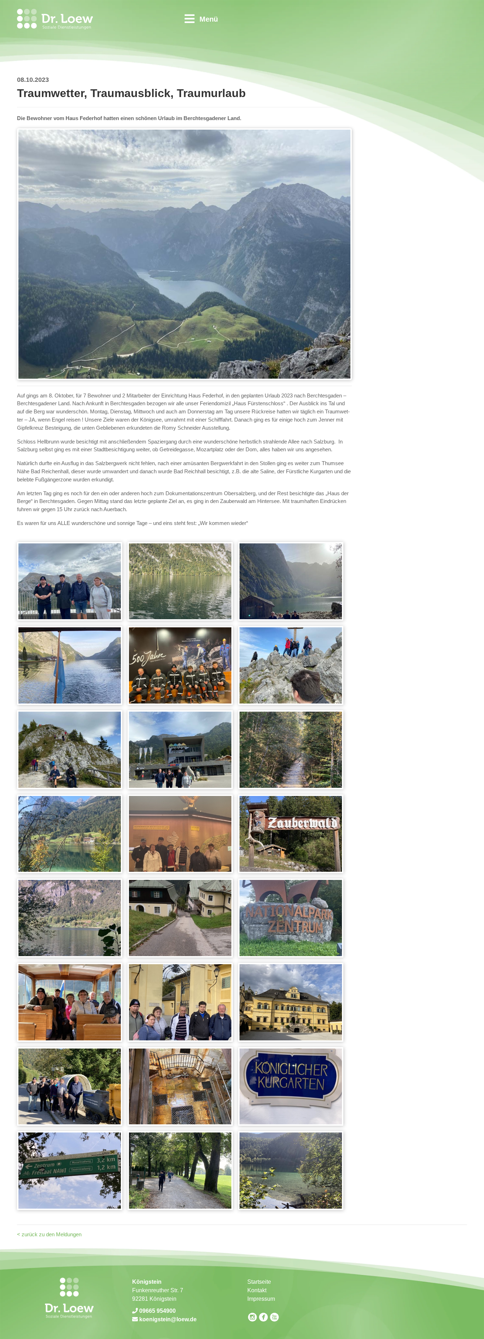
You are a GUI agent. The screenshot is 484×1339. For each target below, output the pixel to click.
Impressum (261, 1299)
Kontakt (256, 1290)
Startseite (259, 1282)
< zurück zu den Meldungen (49, 1234)
